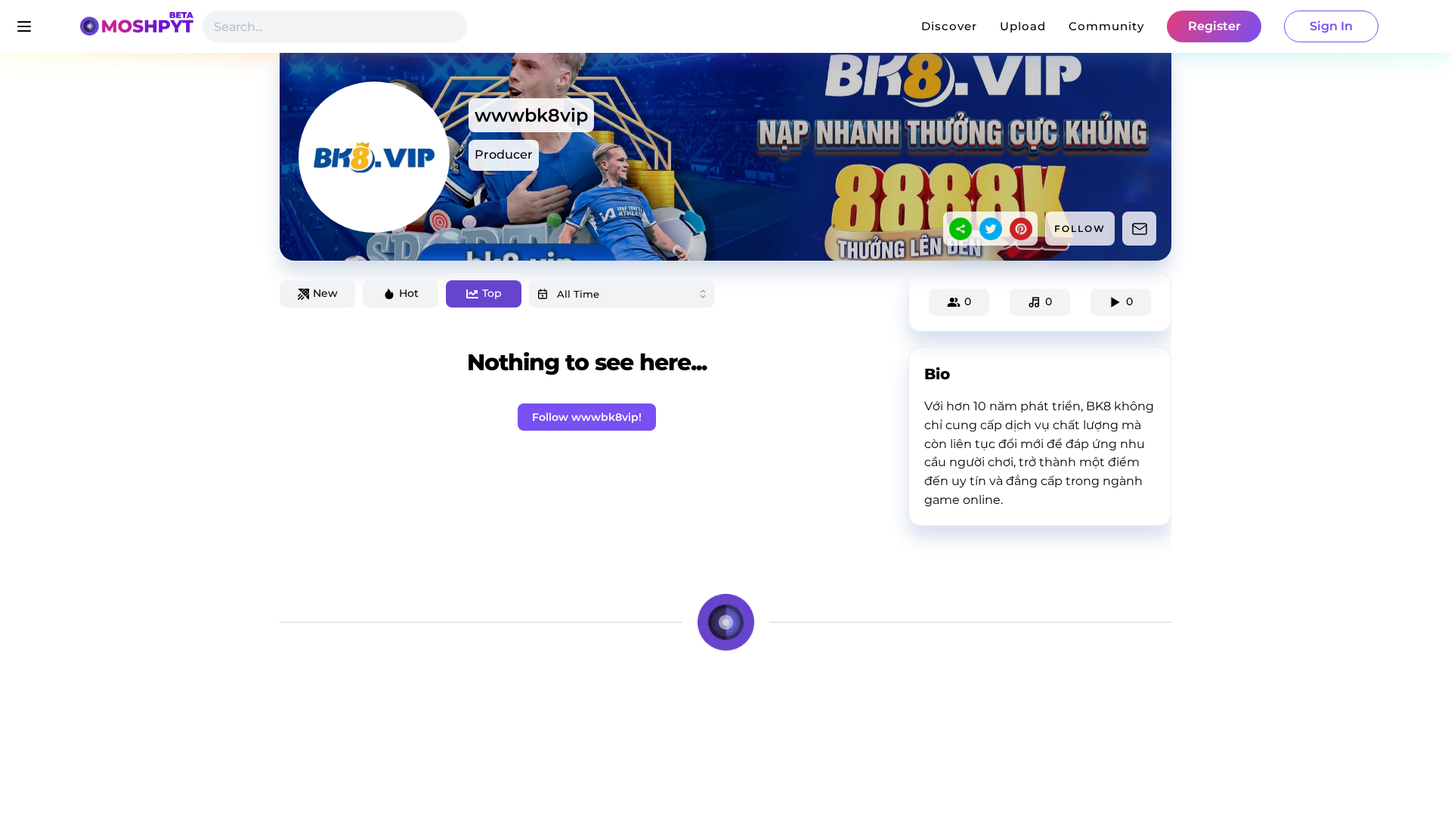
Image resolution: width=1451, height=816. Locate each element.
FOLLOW (1080, 228)
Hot (409, 293)
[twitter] (990, 229)
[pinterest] (1021, 229)
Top (492, 293)
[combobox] (621, 294)
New (325, 293)
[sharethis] (960, 229)
